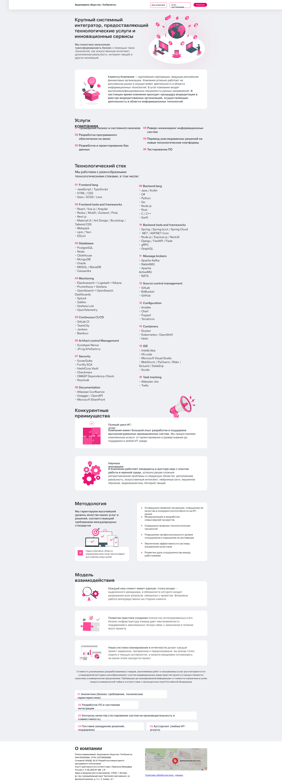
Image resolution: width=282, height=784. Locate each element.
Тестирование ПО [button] (159, 149)
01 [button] (76, 127)
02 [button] (76, 134)
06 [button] (144, 149)
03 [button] (76, 145)
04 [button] (144, 127)
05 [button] (144, 138)
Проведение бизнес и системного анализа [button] (109, 128)
